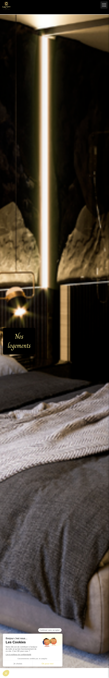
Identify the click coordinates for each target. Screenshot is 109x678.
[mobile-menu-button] (104, 5)
